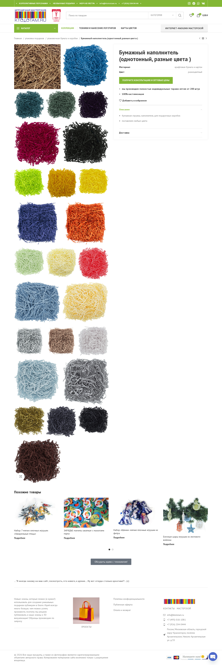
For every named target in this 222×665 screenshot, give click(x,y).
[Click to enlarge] (21, 477)
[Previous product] (199, 38)
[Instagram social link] (189, 3)
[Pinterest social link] (193, 3)
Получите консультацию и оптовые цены (146, 80)
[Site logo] (30, 15)
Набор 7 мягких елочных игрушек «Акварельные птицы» (31, 532)
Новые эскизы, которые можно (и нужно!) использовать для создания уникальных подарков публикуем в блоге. (34, 602)
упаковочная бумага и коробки (62, 38)
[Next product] (206, 38)
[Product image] (36, 513)
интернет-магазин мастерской (184, 28)
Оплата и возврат (122, 610)
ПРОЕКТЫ (86, 626)
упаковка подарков (35, 38)
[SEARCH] (180, 15)
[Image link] (179, 601)
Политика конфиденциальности (128, 598)
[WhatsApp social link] (198, 3)
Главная (18, 38)
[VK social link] (203, 3)
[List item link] (185, 619)
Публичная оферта (122, 604)
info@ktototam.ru (108, 3)
